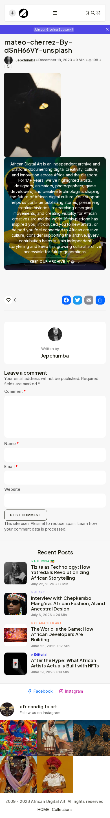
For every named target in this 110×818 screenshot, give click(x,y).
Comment (15, 391)
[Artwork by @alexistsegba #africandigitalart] (18, 774)
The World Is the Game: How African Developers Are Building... (62, 634)
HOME (43, 809)
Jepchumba (25, 60)
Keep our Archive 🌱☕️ (52, 261)
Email (11, 466)
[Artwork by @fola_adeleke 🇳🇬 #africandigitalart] (91, 738)
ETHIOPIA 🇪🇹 (44, 561)
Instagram (74, 691)
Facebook (43, 691)
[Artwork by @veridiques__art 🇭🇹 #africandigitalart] (18, 738)
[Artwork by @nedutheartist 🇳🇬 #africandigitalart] (55, 774)
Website (12, 489)
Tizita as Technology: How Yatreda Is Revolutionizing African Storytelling (60, 572)
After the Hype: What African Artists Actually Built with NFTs (65, 663)
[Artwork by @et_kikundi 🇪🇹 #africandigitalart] (55, 738)
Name (11, 443)
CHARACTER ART (48, 623)
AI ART (39, 592)
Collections (62, 809)
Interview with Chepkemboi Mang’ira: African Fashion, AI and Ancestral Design (68, 603)
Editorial (40, 654)
